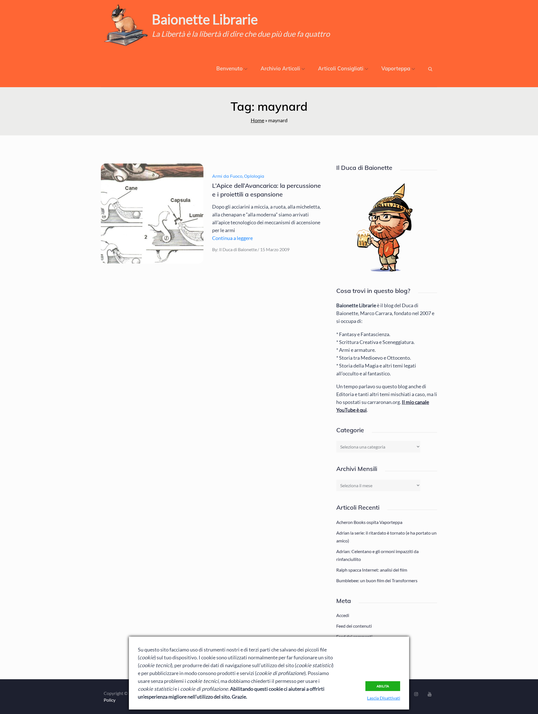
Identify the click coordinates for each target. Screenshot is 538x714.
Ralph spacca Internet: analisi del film (371, 569)
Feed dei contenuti (354, 625)
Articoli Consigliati (340, 68)
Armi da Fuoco (227, 176)
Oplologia (254, 176)
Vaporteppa (395, 68)
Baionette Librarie (205, 19)
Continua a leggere (232, 238)
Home (257, 120)
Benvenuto (229, 68)
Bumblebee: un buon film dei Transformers (377, 580)
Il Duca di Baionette (238, 249)
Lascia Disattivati (383, 698)
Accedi (342, 615)
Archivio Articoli (280, 68)
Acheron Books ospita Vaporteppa (369, 522)
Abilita (383, 686)
